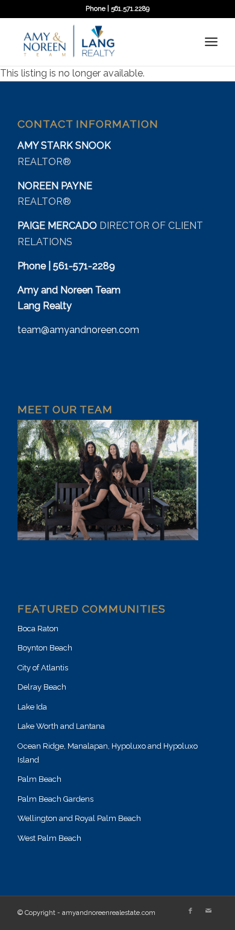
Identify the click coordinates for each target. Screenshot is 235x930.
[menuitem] (211, 41)
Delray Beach (41, 686)
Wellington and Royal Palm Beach (79, 818)
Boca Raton (37, 628)
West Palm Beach (49, 838)
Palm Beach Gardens (55, 799)
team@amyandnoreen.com (78, 329)
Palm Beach (39, 779)
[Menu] (211, 41)
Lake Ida (32, 706)
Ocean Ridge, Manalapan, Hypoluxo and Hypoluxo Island (107, 752)
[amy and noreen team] (97, 41)
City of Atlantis (42, 667)
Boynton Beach (44, 647)
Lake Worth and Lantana (61, 726)
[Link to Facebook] (190, 911)
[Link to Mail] (208, 911)
